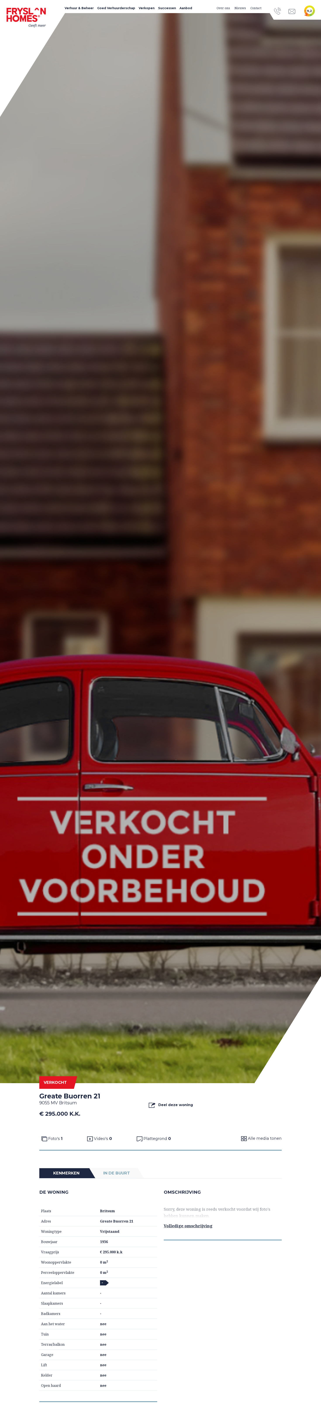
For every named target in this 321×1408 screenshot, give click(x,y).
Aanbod (185, 8)
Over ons (223, 8)
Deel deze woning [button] (175, 1105)
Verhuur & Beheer (79, 8)
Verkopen (147, 8)
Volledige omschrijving (188, 1225)
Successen (167, 8)
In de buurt (116, 1173)
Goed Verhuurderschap (116, 8)
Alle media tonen (264, 1138)
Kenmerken (66, 1173)
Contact (255, 8)
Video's (102, 1138)
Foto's (54, 1138)
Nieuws (240, 8)
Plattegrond (156, 1138)
